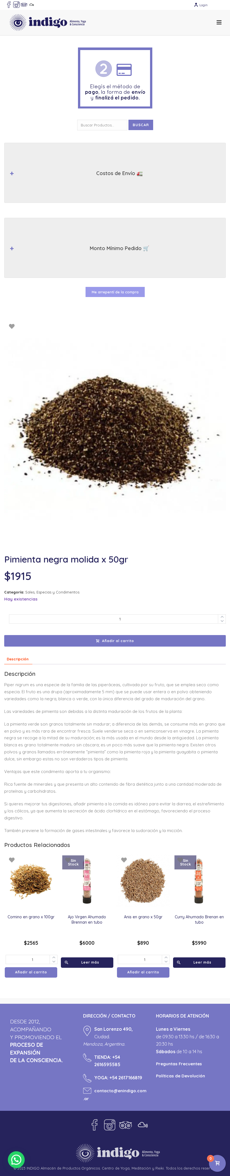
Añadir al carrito (118, 641)
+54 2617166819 (125, 1077)
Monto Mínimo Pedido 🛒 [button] (119, 248)
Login (203, 5)
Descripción (18, 659)
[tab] (18, 659)
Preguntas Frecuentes (179, 1063)
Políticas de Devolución (180, 1075)
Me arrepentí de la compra (115, 292)
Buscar (141, 125)
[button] (16, 1159)
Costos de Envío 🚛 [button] (119, 173)
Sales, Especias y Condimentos (52, 592)
